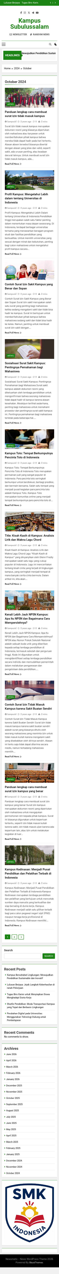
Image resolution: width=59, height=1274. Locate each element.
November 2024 (14, 1167)
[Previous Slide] (51, 3)
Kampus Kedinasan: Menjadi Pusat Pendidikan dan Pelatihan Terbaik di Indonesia (28, 873)
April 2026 (11, 1060)
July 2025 (11, 1116)
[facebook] (21, 13)
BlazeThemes (36, 1262)
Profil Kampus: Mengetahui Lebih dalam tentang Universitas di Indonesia (26, 198)
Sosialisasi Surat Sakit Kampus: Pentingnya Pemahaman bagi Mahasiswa (25, 367)
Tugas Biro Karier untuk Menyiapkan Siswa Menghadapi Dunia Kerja (30, 1)
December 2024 (14, 1160)
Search (8, 950)
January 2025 (13, 1154)
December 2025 (14, 1085)
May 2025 (11, 1129)
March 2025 (12, 1142)
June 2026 (11, 1054)
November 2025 (14, 1091)
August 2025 (12, 1110)
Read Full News (12, 163)
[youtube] (37, 13)
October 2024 (13, 1173)
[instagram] (25, 13)
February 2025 (13, 1148)
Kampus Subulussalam (29, 23)
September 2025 (14, 1104)
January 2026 (13, 1079)
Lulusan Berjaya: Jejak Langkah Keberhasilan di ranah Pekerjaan (12, 1)
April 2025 (11, 1135)
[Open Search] (50, 44)
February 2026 (13, 1073)
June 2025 (11, 1123)
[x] (29, 13)
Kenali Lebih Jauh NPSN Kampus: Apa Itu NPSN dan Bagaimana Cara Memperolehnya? (27, 618)
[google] (33, 13)
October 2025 (13, 1098)
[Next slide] (55, 3)
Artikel (10, 104)
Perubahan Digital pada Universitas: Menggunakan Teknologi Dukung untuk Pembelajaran (26, 1017)
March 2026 (12, 1066)
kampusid (11, 121)
